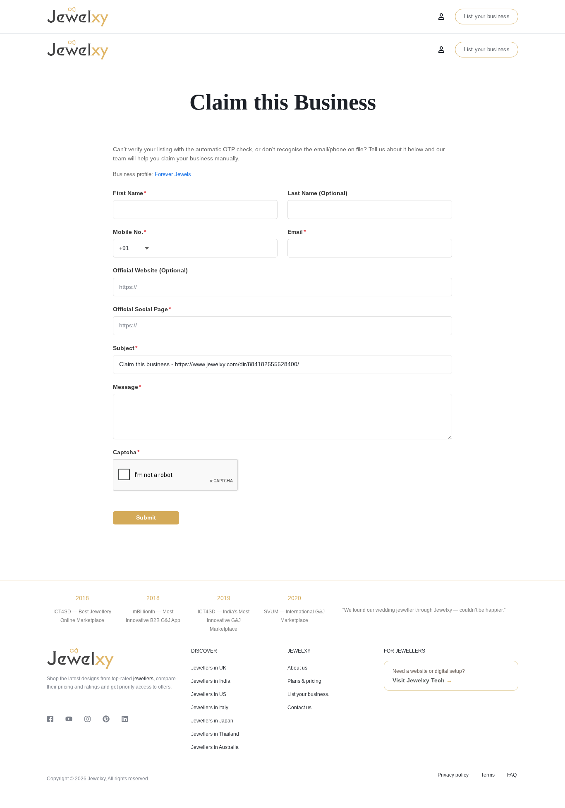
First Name (129, 193)
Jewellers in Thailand (215, 734)
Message (127, 387)
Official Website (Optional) (150, 270)
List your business (487, 49)
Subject (125, 348)
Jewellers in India (210, 681)
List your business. (308, 694)
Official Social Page (142, 309)
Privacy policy (453, 775)
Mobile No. (129, 232)
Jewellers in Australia (215, 747)
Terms (488, 775)
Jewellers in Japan (212, 721)
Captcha (126, 452)
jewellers (142, 679)
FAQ (512, 775)
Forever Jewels (173, 174)
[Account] (441, 50)
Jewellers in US (208, 694)
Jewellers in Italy (209, 707)
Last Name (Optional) (317, 193)
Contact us (299, 707)
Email (296, 232)
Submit (146, 517)
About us (297, 668)
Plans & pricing (304, 681)
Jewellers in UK (208, 668)
